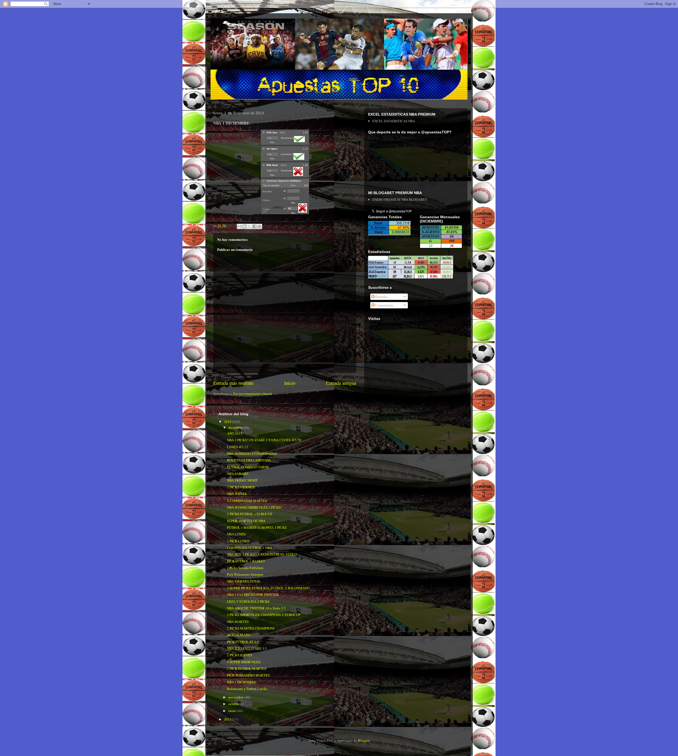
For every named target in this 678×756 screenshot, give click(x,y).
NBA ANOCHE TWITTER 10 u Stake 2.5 (256, 608)
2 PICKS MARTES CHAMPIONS (251, 628)
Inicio (289, 383)
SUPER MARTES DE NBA (246, 520)
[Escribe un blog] (244, 226)
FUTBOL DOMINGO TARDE (248, 467)
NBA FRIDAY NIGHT (242, 480)
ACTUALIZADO (239, 634)
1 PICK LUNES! (238, 541)
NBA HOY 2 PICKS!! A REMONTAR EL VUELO (262, 554)
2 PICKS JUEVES (239, 655)
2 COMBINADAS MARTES (247, 500)
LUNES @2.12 (237, 446)
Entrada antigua (341, 383)
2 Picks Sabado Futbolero (245, 567)
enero (232, 710)
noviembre (236, 697)
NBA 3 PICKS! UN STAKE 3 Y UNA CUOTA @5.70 (264, 440)
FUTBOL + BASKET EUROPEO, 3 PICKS (257, 527)
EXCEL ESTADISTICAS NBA (393, 121)
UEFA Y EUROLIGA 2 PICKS (248, 601)
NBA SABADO (237, 473)
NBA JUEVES (237, 493)
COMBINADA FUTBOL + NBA (249, 547)
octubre (234, 703)
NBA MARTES (238, 621)
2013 (228, 719)
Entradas (381, 296)
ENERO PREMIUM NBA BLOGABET (399, 199)
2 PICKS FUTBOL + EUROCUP (249, 514)
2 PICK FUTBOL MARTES (246, 668)
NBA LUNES (236, 534)
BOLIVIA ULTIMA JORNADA (249, 460)
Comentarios (384, 305)
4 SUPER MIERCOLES (243, 661)
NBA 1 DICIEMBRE (241, 682)
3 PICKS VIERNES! (241, 487)
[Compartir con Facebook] (254, 226)
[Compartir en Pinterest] (259, 226)
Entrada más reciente (233, 383)
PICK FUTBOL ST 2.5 (243, 641)
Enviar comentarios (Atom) (252, 393)
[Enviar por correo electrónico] (239, 226)
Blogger (363, 740)
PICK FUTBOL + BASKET (246, 561)
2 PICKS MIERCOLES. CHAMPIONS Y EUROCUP (263, 614)
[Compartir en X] (249, 226)
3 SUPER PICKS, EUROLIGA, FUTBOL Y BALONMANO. (268, 587)
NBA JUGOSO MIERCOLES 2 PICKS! (254, 507)
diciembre (235, 427)
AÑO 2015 (234, 433)
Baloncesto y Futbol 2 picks (247, 688)
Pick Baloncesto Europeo (245, 574)
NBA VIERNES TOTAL (244, 581)
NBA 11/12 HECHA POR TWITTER (253, 594)
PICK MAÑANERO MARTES (248, 675)
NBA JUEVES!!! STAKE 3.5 (247, 648)
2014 (228, 421)
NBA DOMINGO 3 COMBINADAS (252, 453)
